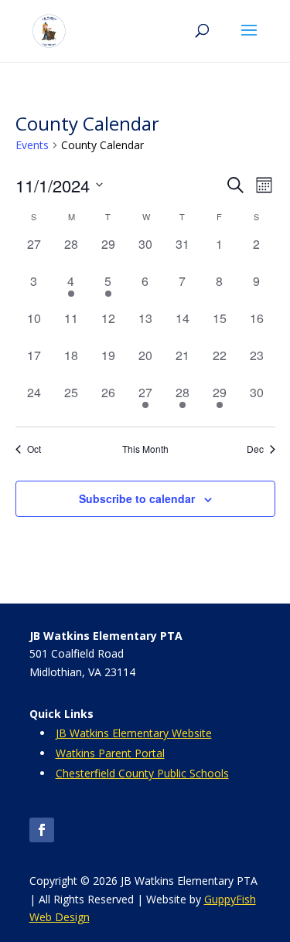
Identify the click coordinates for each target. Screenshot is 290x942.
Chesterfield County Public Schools (142, 773)
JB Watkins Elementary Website (134, 733)
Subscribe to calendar (137, 498)
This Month (145, 449)
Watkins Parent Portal (110, 753)
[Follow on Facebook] (41, 830)
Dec (255, 449)
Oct (34, 449)
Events (32, 145)
